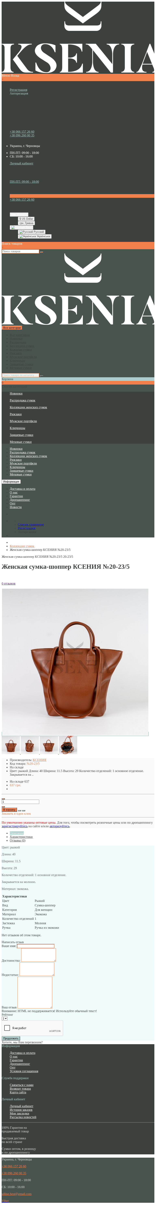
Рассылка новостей (23, 1117)
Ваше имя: (9, 946)
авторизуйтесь (59, 826)
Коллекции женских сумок (28, 407)
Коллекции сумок (22, 346)
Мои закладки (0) (30, 167)
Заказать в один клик (16, 813)
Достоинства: (11, 960)
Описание (17, 833)
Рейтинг (7, 1014)
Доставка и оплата (22, 488)
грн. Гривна (26, 223)
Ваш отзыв (9, 1007)
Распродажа (18, 342)
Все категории (20, 335)
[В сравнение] (23, 810)
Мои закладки (19, 1113)
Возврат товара (20, 1088)
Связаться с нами (22, 1085)
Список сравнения (31, 170)
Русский (38, 231)
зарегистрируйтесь (15, 826)
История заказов (21, 1109)
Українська (43, 236)
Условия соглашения (24, 1071)
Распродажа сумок (22, 400)
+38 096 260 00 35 (22, 135)
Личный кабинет (21, 1106)
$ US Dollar (26, 218)
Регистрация (18, 89)
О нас (14, 492)
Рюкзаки (16, 353)
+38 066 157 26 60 (22, 131)
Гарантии (16, 496)
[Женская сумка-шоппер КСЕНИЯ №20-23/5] (75, 734)
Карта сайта (18, 1092)
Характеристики (21, 836)
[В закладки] (19, 810)
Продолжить (10, 1038)
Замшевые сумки (21, 364)
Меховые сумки (21, 368)
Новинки (16, 338)
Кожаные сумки (21, 349)
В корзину (9, 809)
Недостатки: (10, 975)
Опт (12, 503)
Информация (11, 481)
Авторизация (19, 93)
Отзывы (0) (17, 840)
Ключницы (17, 360)
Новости (16, 507)
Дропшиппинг (20, 499)
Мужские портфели (23, 357)
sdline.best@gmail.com (16, 1194)
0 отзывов (8, 583)
